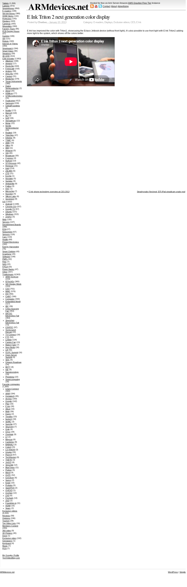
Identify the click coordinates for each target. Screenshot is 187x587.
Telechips (9, 135)
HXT (7, 189)
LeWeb (8, 340)
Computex (10, 299)
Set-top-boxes (8, 13)
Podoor (8, 470)
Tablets (5, 3)
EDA (4, 229)
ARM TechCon (11, 277)
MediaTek (9, 79)
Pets (4, 262)
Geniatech (10, 396)
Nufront (8, 161)
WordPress (173, 572)
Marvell (8, 113)
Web (4, 219)
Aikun (7, 409)
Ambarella (9, 184)
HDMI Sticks (7, 16)
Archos (8, 399)
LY (6, 437)
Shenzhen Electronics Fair (12, 321)
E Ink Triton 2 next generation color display (68, 16)
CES (133, 22)
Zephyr (8, 217)
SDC (7, 360)
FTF (7, 337)
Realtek (8, 133)
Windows (9, 214)
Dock (4, 536)
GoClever (9, 478)
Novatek (9, 178)
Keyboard (6, 543)
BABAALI (9, 444)
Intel (7, 168)
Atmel (7, 91)
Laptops (5, 6)
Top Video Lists (9, 523)
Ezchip (8, 176)
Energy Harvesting (10, 247)
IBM (7, 148)
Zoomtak (9, 434)
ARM (7, 393)
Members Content (10, 526)
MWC (7, 291)
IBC (7, 306)
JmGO (8, 462)
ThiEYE (8, 460)
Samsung (9, 103)
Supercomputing (12, 379)
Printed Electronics (10, 242)
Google (8, 401)
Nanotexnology (12, 372)
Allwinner (9, 61)
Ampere (8, 63)
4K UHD (6, 56)
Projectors (6, 18)
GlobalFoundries (12, 106)
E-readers (98, 22)
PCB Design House (10, 31)
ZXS (7, 495)
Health (5, 239)
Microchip (9, 191)
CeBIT (8, 296)
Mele (7, 411)
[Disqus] (107, 137)
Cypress (9, 158)
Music (5, 546)
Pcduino (9, 485)
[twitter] (100, 7)
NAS (4, 264)
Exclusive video (9, 538)
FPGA (5, 267)
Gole (7, 429)
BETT (8, 367)
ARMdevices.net (58, 6)
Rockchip (9, 66)
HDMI (8, 506)
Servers (5, 222)
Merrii (7, 472)
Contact (106, 6)
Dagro (8, 414)
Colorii (8, 447)
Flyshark (9, 498)
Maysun (9, 439)
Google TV (10, 209)
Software (6, 256)
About (114, 6)
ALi (6, 115)
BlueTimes (10, 467)
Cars (4, 237)
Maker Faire (10, 345)
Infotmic (8, 138)
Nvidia (8, 110)
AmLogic (9, 74)
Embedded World (12, 301)
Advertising (123, 6)
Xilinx (7, 145)
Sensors (6, 234)
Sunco (8, 480)
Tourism (5, 521)
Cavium (8, 76)
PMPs (5, 259)
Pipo (7, 404)
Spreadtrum (10, 121)
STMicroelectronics (13, 96)
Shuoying (9, 427)
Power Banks (8, 269)
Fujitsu (8, 186)
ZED (7, 500)
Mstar (8, 123)
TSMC (8, 140)
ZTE (7, 173)
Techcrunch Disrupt (10, 331)
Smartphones (8, 8)
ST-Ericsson (10, 163)
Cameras (6, 24)
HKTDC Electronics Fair (12, 314)
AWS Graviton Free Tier (139, 3)
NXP (7, 118)
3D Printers (7, 533)
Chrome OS (10, 206)
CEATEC (9, 327)
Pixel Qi (8, 455)
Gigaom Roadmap (13, 362)
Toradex (9, 416)
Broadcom (10, 155)
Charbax (42, 22)
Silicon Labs (10, 196)
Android (8, 204)
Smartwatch (7, 48)
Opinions (6, 518)
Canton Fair (10, 342)
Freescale (9, 69)
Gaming (5, 36)
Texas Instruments (13, 81)
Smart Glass (7, 51)
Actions (8, 71)
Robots (5, 41)
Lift (6, 350)
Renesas (9, 166)
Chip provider (8, 58)
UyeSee (9, 493)
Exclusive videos (122, 22)
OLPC (8, 475)
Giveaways (7, 541)
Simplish (183, 572)
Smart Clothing (8, 251)
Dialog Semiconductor (12, 87)
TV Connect (10, 335)
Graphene (6, 254)
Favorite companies (11, 384)
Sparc (8, 508)
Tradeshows (7, 274)
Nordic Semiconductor (12, 127)
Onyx (7, 432)
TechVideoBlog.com (11, 558)
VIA (6, 153)
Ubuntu (8, 212)
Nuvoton (9, 194)
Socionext (9, 199)
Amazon (9, 150)
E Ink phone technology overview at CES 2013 (49, 192)
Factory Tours (8, 29)
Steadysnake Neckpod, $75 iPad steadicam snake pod (161, 192)
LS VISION (10, 450)
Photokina (9, 377)
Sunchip (9, 424)
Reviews (6, 516)
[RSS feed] (92, 7)
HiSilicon (9, 93)
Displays (108, 22)
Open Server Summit (11, 356)
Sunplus (9, 181)
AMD (7, 143)
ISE (7, 369)
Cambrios (9, 442)
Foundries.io (10, 503)
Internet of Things (10, 44)
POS (4, 548)
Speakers (6, 53)
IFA (6, 294)
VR (3, 38)
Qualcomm (10, 101)
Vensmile (9, 465)
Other (4, 272)
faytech (8, 419)
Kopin (7, 483)
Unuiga (8, 452)
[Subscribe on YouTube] (96, 7)
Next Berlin (10, 347)
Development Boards (11, 224)
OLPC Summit (11, 352)
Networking (7, 232)
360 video (6, 531)
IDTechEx (9, 281)
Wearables (7, 26)
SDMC (8, 422)
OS (3, 202)
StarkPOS (9, 488)
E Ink (138, 22)
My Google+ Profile (10, 555)
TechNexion (10, 457)
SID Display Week (13, 284)
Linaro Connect (12, 389)
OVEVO (9, 490)
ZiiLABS (8, 171)
